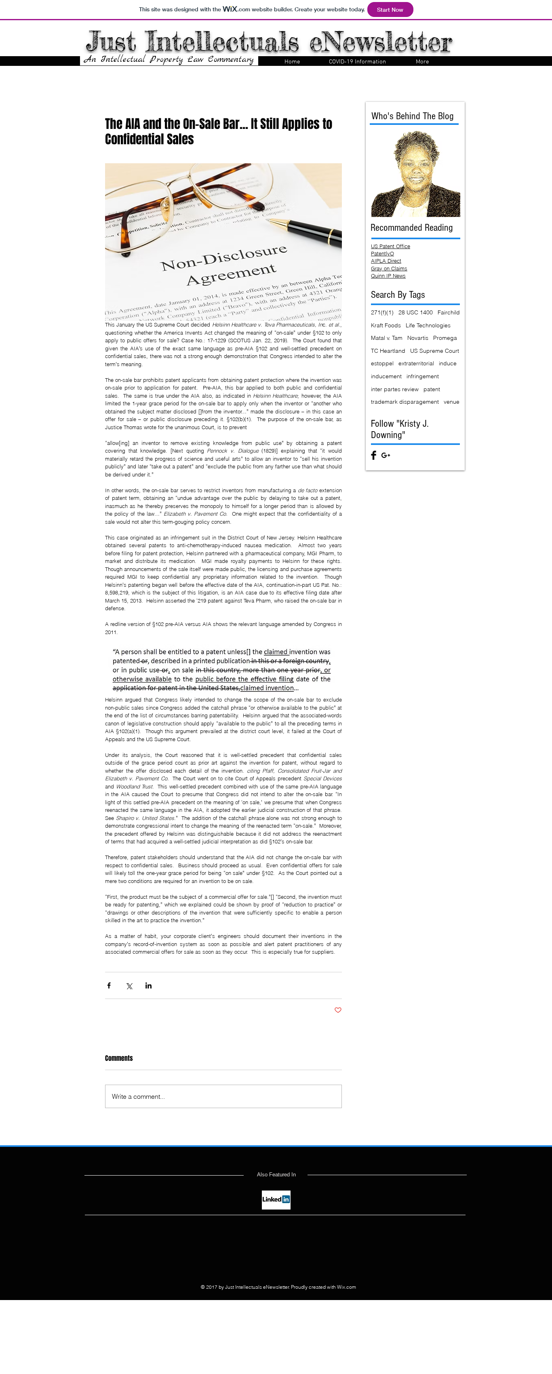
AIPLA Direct (386, 260)
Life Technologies (428, 325)
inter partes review (395, 389)
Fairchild (449, 312)
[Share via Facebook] (109, 985)
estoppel (382, 363)
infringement (423, 376)
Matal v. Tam (386, 337)
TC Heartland (388, 350)
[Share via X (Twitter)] (129, 985)
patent (431, 389)
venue (451, 401)
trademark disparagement (405, 401)
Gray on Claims (389, 268)
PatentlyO (382, 253)
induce (448, 363)
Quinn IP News (388, 275)
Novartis (417, 337)
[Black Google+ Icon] (385, 455)
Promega (445, 337)
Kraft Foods (386, 325)
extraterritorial (416, 363)
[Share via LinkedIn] (148, 985)
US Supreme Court (434, 350)
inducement (386, 376)
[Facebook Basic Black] (373, 455)
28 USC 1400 (415, 312)
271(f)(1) (382, 312)
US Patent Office (390, 246)
